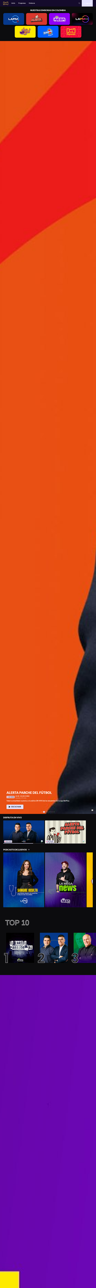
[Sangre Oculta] (23, 879)
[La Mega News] (65, 879)
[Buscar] (79, 3)
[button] (3, 427)
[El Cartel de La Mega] (19, 948)
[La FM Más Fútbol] (53, 948)
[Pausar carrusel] (92, 810)
